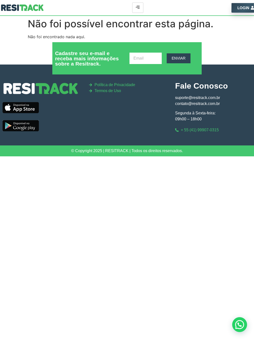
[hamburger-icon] (137, 7)
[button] (239, 324)
